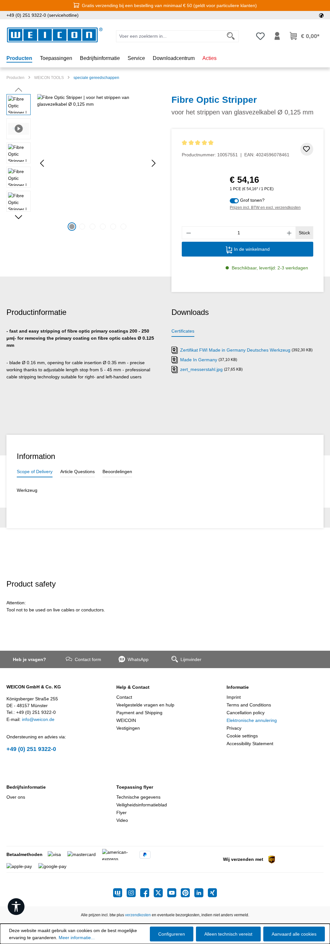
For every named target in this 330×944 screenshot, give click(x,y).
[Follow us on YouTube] (174, 892)
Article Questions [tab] (77, 471)
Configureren (171, 934)
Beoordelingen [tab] (117, 471)
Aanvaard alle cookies (294, 934)
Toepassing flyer (134, 787)
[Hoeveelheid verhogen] (289, 232)
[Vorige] (42, 163)
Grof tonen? (252, 200)
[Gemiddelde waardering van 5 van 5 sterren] (235, 143)
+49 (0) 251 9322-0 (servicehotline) (42, 15)
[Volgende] (154, 163)
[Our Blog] (120, 892)
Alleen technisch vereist (228, 934)
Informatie (238, 687)
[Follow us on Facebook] (147, 892)
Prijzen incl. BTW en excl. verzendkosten (265, 207)
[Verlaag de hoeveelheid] (188, 232)
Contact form (88, 659)
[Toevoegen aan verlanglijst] (306, 149)
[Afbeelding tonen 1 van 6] (72, 226)
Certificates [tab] (182, 331)
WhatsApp (138, 659)
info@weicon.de (38, 719)
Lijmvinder (190, 659)
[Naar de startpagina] (54, 35)
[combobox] (169, 36)
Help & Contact (133, 687)
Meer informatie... (77, 937)
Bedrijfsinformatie (26, 787)
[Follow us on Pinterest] (187, 892)
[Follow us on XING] (212, 892)
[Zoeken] (231, 36)
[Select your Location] (321, 15)
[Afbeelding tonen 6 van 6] (123, 226)
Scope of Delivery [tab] (35, 471)
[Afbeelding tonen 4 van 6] (103, 226)
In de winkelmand (251, 249)
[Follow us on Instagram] (133, 892)
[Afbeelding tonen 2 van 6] (82, 226)
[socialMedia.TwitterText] (160, 892)
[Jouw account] (277, 36)
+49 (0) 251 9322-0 (31, 749)
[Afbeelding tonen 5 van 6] (113, 226)
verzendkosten (138, 915)
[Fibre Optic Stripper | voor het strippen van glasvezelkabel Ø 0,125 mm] (98, 163)
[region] (82, 163)
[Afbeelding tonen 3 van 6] (92, 226)
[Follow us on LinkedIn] (201, 892)
